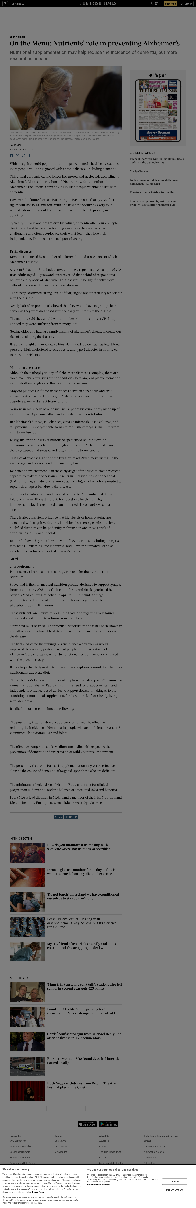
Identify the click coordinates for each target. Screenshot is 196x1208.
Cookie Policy (38, 1192)
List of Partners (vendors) (99, 1185)
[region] (98, 1186)
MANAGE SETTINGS (174, 1190)
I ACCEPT (175, 1181)
